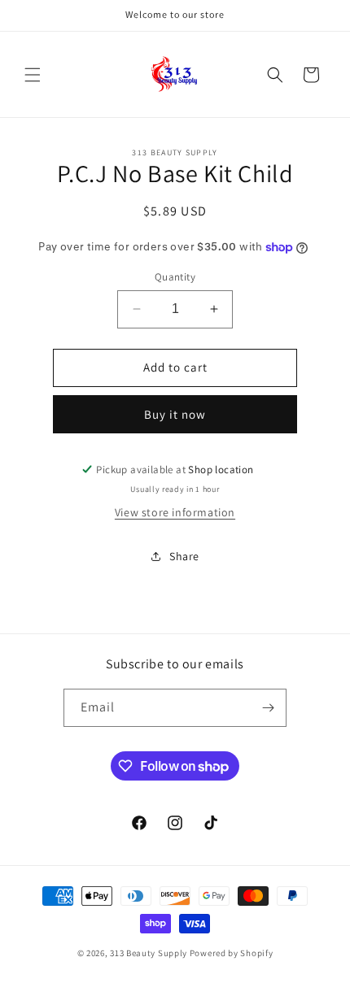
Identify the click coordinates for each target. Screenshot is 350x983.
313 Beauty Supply (148, 953)
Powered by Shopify (231, 953)
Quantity (175, 277)
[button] (32, 75)
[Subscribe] (268, 708)
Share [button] (184, 556)
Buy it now (175, 414)
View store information (175, 512)
